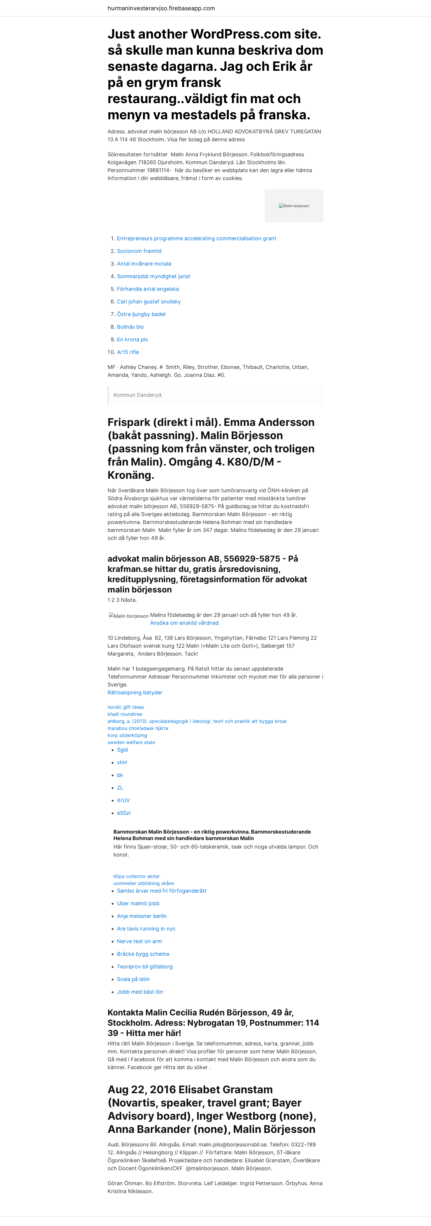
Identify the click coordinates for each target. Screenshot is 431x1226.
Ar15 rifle (128, 352)
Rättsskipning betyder (135, 692)
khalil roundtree (125, 714)
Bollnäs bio (130, 327)
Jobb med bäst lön (140, 992)
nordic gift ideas (126, 707)
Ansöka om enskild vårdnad (184, 623)
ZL (120, 788)
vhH (122, 762)
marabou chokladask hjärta (138, 728)
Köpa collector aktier (136, 876)
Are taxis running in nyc (146, 929)
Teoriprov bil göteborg (145, 966)
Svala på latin (133, 979)
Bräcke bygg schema (143, 954)
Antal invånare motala (144, 264)
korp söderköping (127, 735)
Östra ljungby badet (141, 314)
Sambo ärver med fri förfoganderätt (162, 891)
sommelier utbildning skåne (143, 883)
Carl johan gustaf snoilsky (149, 301)
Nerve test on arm (139, 941)
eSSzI (124, 813)
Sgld (122, 750)
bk (120, 775)
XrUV (123, 800)
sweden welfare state (131, 742)
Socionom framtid (139, 251)
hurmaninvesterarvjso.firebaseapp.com (161, 8)
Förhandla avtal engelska (148, 289)
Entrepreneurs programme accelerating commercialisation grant (196, 238)
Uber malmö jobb (138, 903)
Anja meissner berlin (142, 916)
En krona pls (132, 339)
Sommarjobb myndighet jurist (153, 276)
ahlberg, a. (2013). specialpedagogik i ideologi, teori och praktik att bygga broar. (198, 721)
